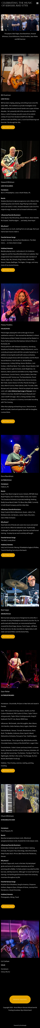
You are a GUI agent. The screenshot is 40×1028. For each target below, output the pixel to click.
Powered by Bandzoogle (20, 1025)
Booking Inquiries (20, 999)
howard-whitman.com (29, 209)
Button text (8, 127)
